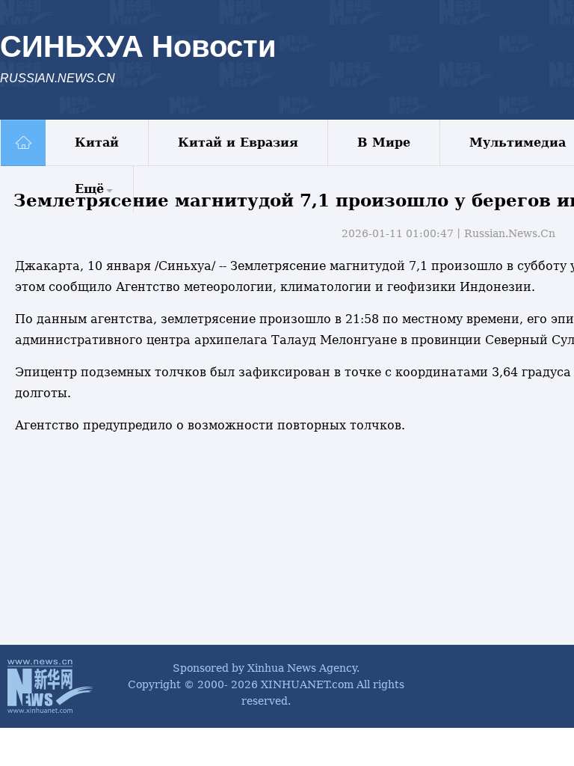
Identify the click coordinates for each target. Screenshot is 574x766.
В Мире (383, 142)
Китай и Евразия (238, 142)
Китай (97, 142)
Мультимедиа (517, 142)
